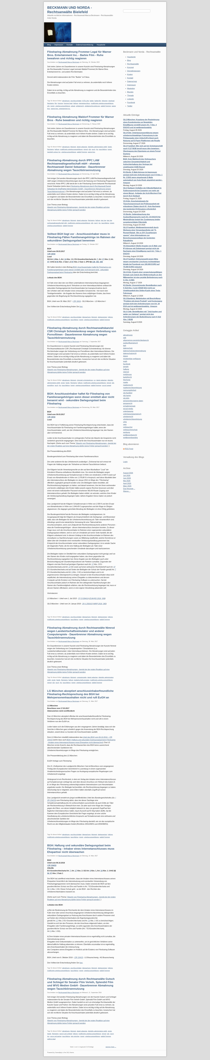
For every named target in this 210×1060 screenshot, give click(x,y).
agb (124, 338)
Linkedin (130, 99)
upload (73, 106)
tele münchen (75, 1036)
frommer (60, 103)
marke (125, 382)
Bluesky (130, 92)
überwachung (86, 317)
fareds (110, 147)
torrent (52, 106)
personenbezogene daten (133, 401)
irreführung (127, 374)
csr (94, 380)
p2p (48, 106)
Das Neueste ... (129, 489)
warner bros (91, 152)
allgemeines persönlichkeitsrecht (136, 340)
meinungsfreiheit (129, 390)
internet (126, 372)
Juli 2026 (126, 475)
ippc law (103, 220)
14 (65, 259)
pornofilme (50, 385)
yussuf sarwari (106, 385)
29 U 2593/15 (87, 604)
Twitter (129, 106)
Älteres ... (126, 491)
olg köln (126, 398)
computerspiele (82, 677)
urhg (125, 422)
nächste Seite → (111, 1047)
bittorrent (105, 101)
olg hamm (127, 395)
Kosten (130, 74)
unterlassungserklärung (62, 106)
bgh (124, 346)
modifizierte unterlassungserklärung (102, 103)
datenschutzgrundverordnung (134, 351)
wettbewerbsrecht (130, 435)
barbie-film (97, 101)
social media (128, 409)
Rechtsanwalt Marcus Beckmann (68, 62)
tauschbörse (103, 149)
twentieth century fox (53, 152)
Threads (130, 95)
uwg (124, 424)
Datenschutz (132, 81)
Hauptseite (101, 45)
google (126, 367)
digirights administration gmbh (97, 147)
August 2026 (128, 473)
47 (48, 262)
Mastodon (131, 88)
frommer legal (68, 103)
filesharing (50, 103)
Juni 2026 (127, 478)
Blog (49, 45)
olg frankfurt (127, 393)
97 (73, 262)
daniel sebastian (82, 147)
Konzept (130, 67)
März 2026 (127, 486)
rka (97, 149)
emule (63, 383)
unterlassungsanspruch (132, 414)
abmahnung (66, 101)
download (111, 101)
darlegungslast (102, 317)
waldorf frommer (106, 106)
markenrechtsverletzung (132, 388)
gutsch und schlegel (65, 1034)
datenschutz (128, 348)
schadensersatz (129, 406)
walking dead (51, 1039)
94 (48, 873)
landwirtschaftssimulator (81, 680)
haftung (75, 103)
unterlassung (128, 411)
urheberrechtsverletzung (92, 106)
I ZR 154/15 (51, 865)
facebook (126, 364)
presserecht (127, 403)
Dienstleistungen (133, 71)
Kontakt (70, 45)
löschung (126, 380)
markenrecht (128, 385)
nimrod (85, 149)
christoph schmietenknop (85, 380)
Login (125, 462)
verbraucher (127, 427)
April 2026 (127, 483)
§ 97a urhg (85, 101)
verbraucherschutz (130, 430)
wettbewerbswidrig (130, 438)
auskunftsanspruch (130, 343)
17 (103, 259)
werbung (126, 432)
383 (97, 262)
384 (101, 262)
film (56, 103)
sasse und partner (55, 1036)
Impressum (58, 45)
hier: (81, 306)
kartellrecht (127, 377)
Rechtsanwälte (133, 64)
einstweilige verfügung (132, 359)
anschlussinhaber (75, 101)
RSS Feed (129, 449)
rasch (93, 149)
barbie (92, 101)
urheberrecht (80, 106)
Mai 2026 (126, 481)
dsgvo (125, 356)
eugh (125, 361)
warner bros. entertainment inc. (60, 108)
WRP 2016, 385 (100, 604)
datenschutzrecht (129, 353)
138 (93, 262)
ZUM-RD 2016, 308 (97, 598)
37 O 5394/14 (83, 598)
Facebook (131, 102)
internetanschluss (84, 103)
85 (57, 262)
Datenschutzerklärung (84, 45)
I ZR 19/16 (51, 254)
